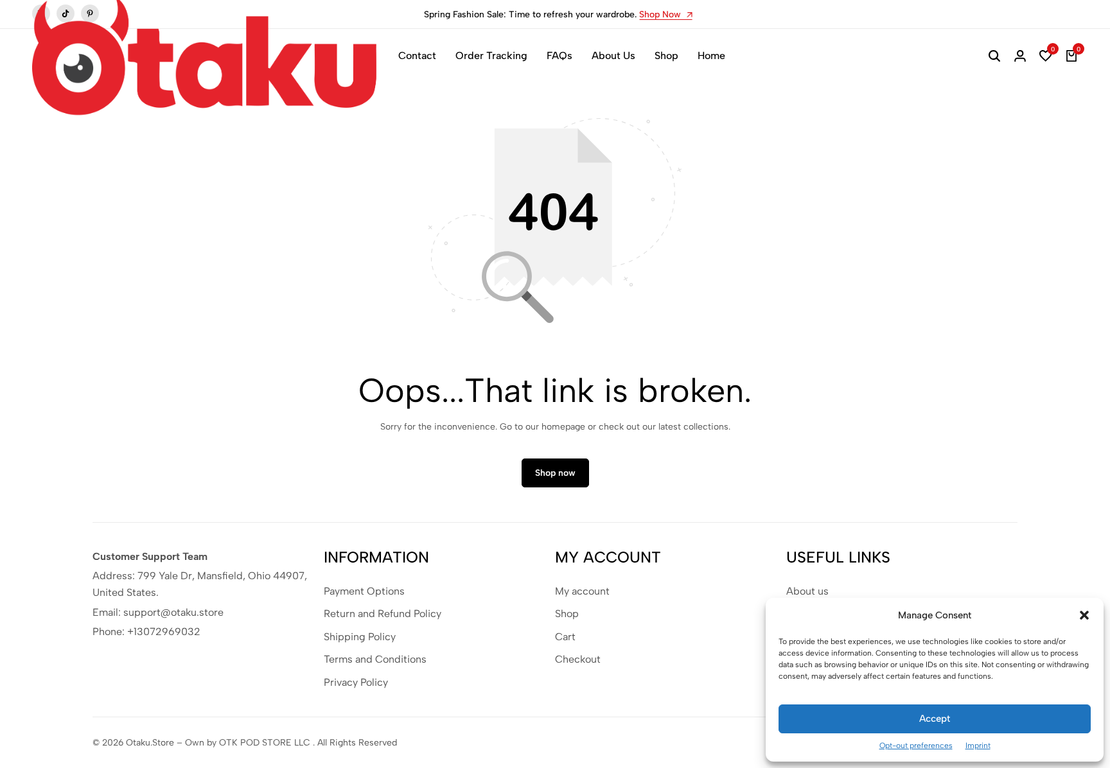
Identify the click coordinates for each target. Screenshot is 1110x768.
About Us (613, 55)
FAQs (559, 55)
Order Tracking (491, 55)
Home (711, 55)
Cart (565, 637)
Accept (934, 718)
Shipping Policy (360, 637)
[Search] (994, 56)
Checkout (578, 659)
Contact (417, 55)
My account (582, 591)
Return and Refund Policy (382, 613)
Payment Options (364, 591)
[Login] (1020, 56)
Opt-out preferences (916, 745)
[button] (1084, 615)
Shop (666, 55)
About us (807, 591)
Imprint (978, 745)
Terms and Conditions (375, 659)
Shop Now (659, 15)
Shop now (555, 472)
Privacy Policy (356, 682)
